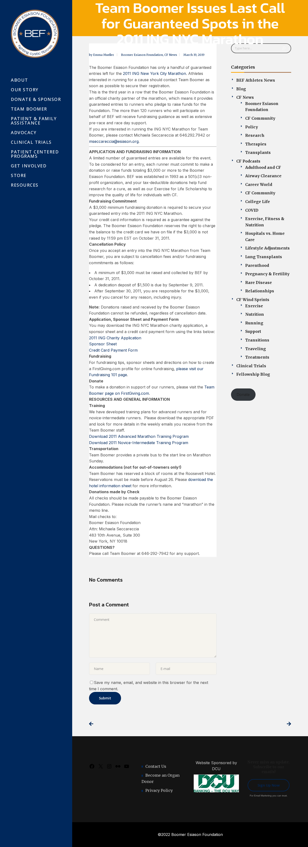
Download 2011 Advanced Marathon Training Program (139, 436)
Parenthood (257, 265)
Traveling (255, 348)
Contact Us (155, 766)
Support (253, 331)
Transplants (258, 152)
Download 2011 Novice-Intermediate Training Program (138, 442)
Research (254, 135)
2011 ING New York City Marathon (154, 73)
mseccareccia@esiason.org (114, 141)
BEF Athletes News (255, 80)
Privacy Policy (159, 790)
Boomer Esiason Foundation (142, 55)
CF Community (260, 118)
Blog (241, 88)
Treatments (257, 357)
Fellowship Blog (253, 374)
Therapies (255, 144)
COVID (251, 210)
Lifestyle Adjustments (267, 248)
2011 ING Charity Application (115, 337)
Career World (258, 184)
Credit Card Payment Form (113, 350)
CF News (170, 55)
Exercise (254, 305)
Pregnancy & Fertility (267, 273)
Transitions (257, 340)
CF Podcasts (248, 161)
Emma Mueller (104, 55)
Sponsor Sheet (103, 343)
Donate (243, 394)
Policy (251, 127)
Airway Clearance (263, 175)
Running (254, 323)
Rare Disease (258, 282)
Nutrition (254, 314)
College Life (257, 201)
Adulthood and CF (263, 167)
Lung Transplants (263, 256)
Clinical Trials (251, 365)
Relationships (259, 291)
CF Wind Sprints (252, 299)
